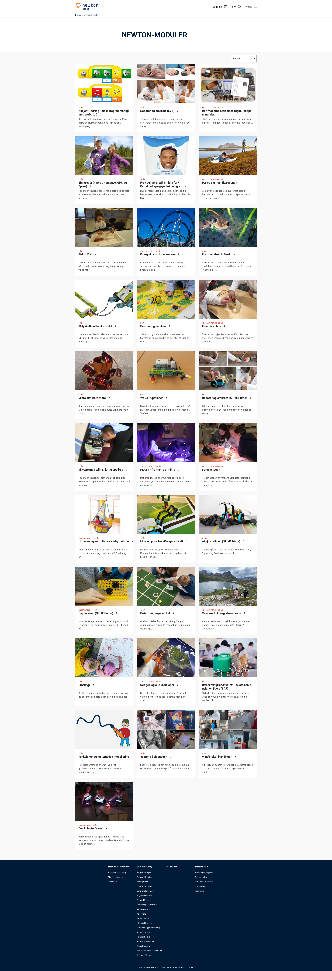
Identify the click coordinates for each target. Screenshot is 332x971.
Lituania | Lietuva (144, 923)
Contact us (112, 882)
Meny (249, 6)
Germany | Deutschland (147, 905)
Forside (79, 15)
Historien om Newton (204, 882)
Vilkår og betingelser (204, 872)
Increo (190, 967)
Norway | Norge (143, 932)
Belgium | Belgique (145, 877)
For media (199, 891)
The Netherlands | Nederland (149, 951)
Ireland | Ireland (143, 909)
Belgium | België (144, 872)
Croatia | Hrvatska (144, 886)
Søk (234, 6)
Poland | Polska (143, 937)
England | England (144, 895)
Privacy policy (201, 877)
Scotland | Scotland (145, 942)
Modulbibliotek (92, 15)
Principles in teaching (117, 872)
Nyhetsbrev (200, 886)
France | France (143, 900)
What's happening (115, 877)
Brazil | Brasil (142, 882)
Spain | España (143, 946)
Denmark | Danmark (145, 891)
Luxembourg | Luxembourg (148, 928)
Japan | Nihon (143, 918)
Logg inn (217, 6)
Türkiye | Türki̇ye (144, 955)
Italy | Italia (141, 914)
